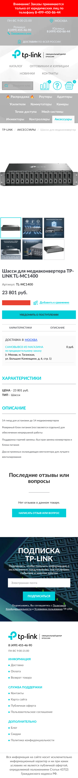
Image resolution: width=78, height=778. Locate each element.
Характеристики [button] (20, 327)
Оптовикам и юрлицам (49, 66)
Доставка (17, 665)
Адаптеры (64, 96)
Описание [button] (57, 327)
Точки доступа (26, 111)
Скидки (16, 734)
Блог (14, 727)
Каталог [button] (16, 66)
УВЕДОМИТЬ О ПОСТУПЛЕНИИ (39, 315)
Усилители (18, 104)
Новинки (27, 73)
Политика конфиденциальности (32, 740)
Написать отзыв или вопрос (39, 513)
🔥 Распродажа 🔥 (20, 96)
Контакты (50, 73)
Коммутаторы (41, 104)
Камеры (62, 104)
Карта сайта (19, 699)
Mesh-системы (52, 111)
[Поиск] (6, 86)
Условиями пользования (48, 609)
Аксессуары (63, 119)
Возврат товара (21, 677)
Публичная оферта (23, 706)
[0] (69, 85)
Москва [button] (31, 340)
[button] (19, 33)
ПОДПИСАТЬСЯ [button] (39, 596)
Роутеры (45, 96)
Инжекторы (15, 119)
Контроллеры (39, 119)
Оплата (16, 671)
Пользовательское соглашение (31, 712)
